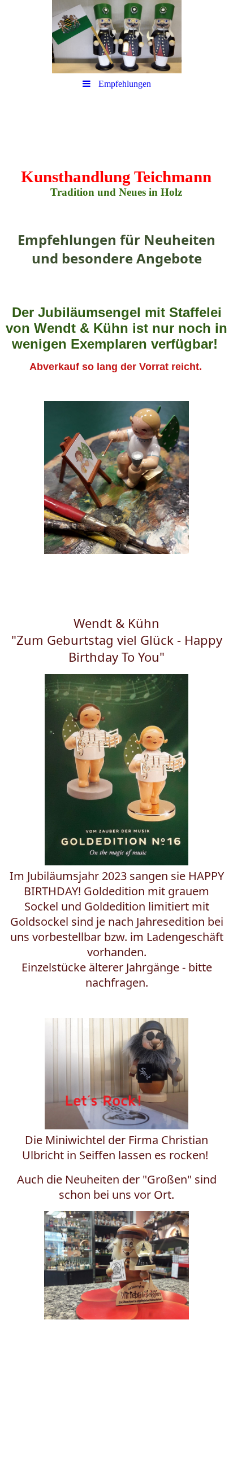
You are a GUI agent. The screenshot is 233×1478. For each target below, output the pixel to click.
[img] (116, 36)
